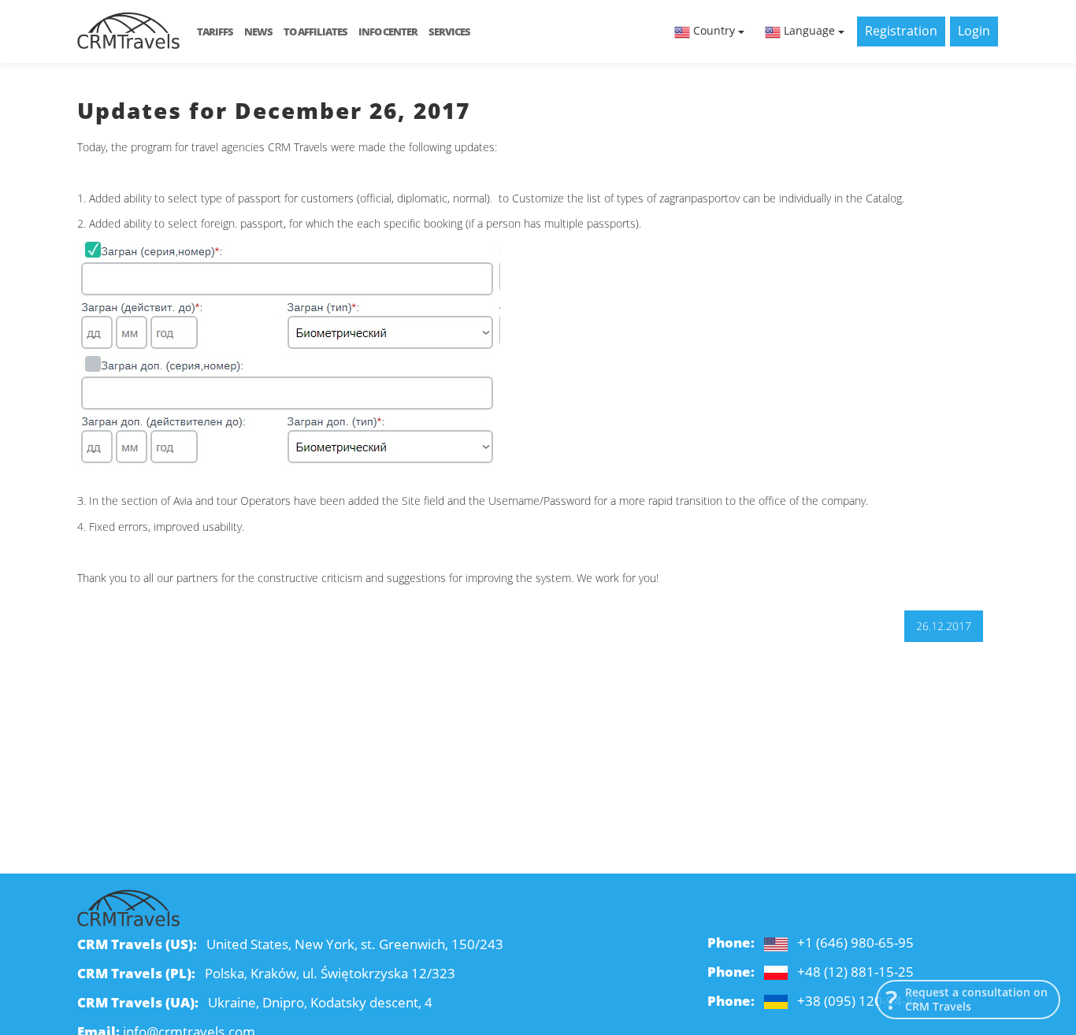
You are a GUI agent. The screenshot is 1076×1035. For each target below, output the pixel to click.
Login (974, 30)
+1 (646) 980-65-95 (855, 942)
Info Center (387, 31)
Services (449, 31)
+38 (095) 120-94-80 (859, 1001)
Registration (901, 30)
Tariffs (215, 31)
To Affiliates (315, 31)
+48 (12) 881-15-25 (855, 972)
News (258, 31)
